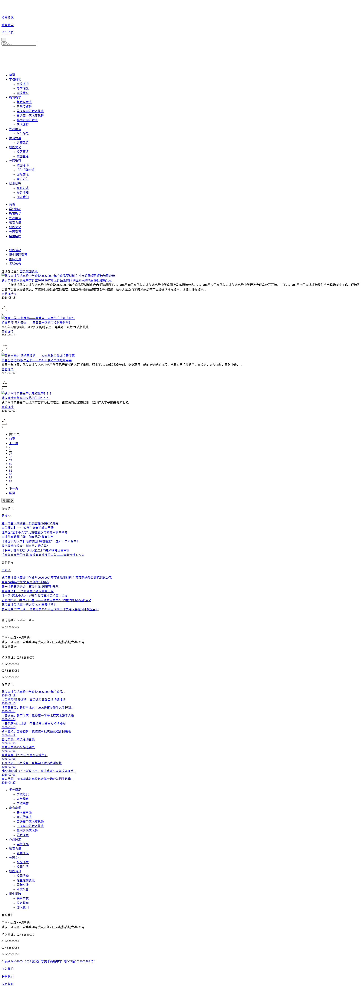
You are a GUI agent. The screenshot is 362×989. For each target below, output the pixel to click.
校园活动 (23, 165)
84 (10, 477)
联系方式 (23, 188)
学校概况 (15, 79)
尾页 (12, 493)
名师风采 (23, 142)
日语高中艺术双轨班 (30, 115)
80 (10, 463)
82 (10, 470)
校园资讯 (15, 160)
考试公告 (23, 179)
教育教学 (15, 97)
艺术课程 (23, 124)
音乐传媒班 (24, 106)
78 (10, 457)
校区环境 (23, 151)
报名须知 (23, 192)
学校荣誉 (23, 93)
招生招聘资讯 (26, 170)
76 (10, 450)
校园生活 (23, 156)
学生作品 (23, 133)
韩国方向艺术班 (27, 120)
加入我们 (23, 197)
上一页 (13, 443)
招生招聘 (15, 183)
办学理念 (23, 88)
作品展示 (15, 129)
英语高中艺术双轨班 (30, 111)
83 (10, 474)
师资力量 (15, 138)
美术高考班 (24, 102)
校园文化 (15, 147)
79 (10, 460)
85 (10, 480)
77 (10, 453)
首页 (12, 75)
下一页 (13, 488)
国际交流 (23, 174)
